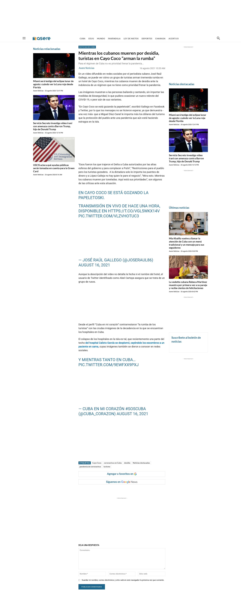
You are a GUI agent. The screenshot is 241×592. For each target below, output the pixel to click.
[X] (104, 489)
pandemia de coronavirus (90, 466)
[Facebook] (98, 489)
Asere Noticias (38, 91)
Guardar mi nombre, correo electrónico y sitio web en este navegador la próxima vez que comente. (123, 580)
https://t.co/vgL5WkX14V (134, 211)
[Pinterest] (109, 489)
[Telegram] (121, 489)
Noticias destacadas (141, 463)
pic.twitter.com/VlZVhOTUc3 (108, 216)
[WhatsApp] (115, 489)
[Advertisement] (120, 17)
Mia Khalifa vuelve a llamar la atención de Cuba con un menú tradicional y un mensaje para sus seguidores (186, 243)
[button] (218, 38)
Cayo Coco (96, 463)
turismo (107, 466)
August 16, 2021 (94, 265)
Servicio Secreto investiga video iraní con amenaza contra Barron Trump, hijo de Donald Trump (52, 126)
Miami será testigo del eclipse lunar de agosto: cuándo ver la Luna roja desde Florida (53, 84)
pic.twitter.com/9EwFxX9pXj (108, 364)
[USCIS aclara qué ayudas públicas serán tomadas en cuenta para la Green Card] (54, 149)
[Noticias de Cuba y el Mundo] (41, 38)
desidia (127, 463)
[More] (127, 489)
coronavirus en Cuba (113, 463)
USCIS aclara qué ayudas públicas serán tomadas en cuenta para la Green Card (54, 168)
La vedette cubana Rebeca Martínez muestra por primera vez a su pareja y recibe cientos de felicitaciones (188, 284)
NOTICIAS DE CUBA (87, 47)
